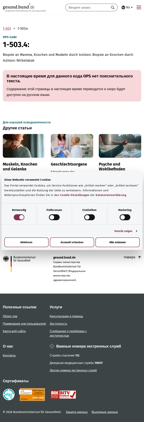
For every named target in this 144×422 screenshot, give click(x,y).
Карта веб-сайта (14, 331)
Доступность (58, 324)
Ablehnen (26, 242)
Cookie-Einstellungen (74, 195)
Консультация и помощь (66, 316)
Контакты (9, 355)
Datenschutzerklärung (111, 195)
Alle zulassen (117, 242)
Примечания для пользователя (24, 324)
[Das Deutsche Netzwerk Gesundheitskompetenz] (33, 394)
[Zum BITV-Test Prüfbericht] (63, 394)
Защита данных (77, 412)
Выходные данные (105, 412)
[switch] (54, 217)
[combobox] (86, 7)
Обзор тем (10, 316)
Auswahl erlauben (72, 242)
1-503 (7, 29)
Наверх (130, 257)
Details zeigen (123, 231)
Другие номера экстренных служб (73, 370)
